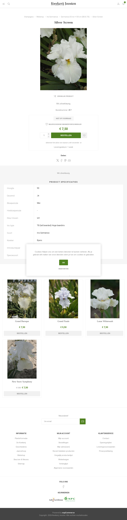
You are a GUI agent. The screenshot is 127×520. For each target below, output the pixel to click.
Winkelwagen (63, 459)
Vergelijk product (65, 96)
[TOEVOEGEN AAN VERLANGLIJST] (84, 135)
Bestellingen (63, 442)
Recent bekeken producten (63, 451)
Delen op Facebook (61, 160)
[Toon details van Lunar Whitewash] (105, 299)
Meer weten (63, 269)
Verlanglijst (63, 464)
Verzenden (83, 421)
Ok (63, 262)
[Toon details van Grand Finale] (63, 299)
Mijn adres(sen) (63, 447)
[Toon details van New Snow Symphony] (22, 359)
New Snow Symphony (22, 381)
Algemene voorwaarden (63, 468)
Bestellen (66, 135)
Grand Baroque (22, 321)
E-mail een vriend (69, 160)
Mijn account (63, 438)
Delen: (63, 155)
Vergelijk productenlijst (63, 455)
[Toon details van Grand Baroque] (22, 299)
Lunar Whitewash (105, 321)
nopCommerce (68, 513)
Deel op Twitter (57, 160)
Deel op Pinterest (65, 160)
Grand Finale (63, 321)
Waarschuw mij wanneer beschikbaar (65, 124)
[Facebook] (63, 487)
